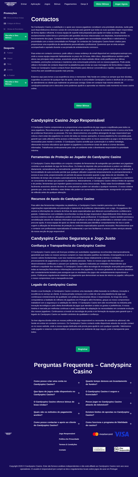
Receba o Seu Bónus (11, 36)
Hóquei (9, 58)
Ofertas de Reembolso (15, 29)
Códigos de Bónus (14, 23)
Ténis (9, 64)
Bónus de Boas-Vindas (15, 18)
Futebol (10, 53)
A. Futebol (11, 75)
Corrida (10, 70)
